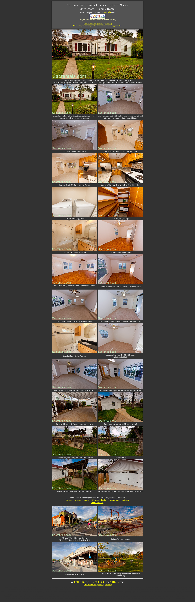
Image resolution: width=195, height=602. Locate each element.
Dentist (95, 500)
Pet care (125, 500)
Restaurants (114, 500)
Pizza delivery (97, 502)
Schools (69, 500)
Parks (103, 500)
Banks (86, 500)
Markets (78, 500)
